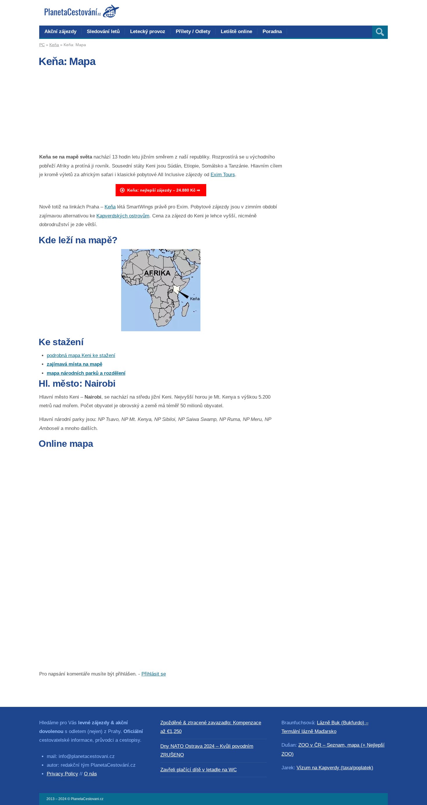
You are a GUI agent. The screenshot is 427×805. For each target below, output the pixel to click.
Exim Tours (223, 174)
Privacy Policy (62, 774)
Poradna (272, 31)
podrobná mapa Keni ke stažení (81, 355)
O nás (90, 774)
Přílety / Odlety (193, 31)
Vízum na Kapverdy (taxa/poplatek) (335, 767)
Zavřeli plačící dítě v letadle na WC (198, 769)
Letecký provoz (147, 31)
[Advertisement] (160, 112)
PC (42, 44)
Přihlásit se (153, 674)
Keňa (54, 44)
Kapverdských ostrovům (122, 216)
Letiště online (236, 31)
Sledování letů (103, 31)
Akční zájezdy (60, 31)
